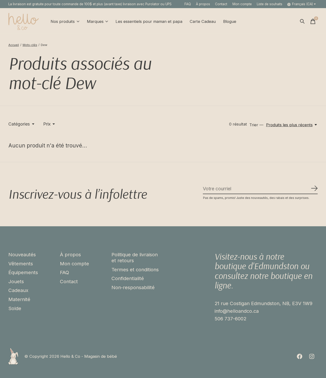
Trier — (256, 124)
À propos (203, 4)
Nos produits (63, 21)
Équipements (23, 272)
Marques (95, 21)
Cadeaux (18, 290)
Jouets (16, 281)
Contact (221, 4)
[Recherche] (302, 21)
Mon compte (74, 264)
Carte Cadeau (203, 21)
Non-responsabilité (133, 287)
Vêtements (20, 264)
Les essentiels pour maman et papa (149, 21)
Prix (47, 123)
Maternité (19, 299)
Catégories (19, 123)
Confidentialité (127, 278)
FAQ (187, 4)
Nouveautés (22, 254)
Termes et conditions (135, 269)
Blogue (229, 21)
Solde (14, 308)
